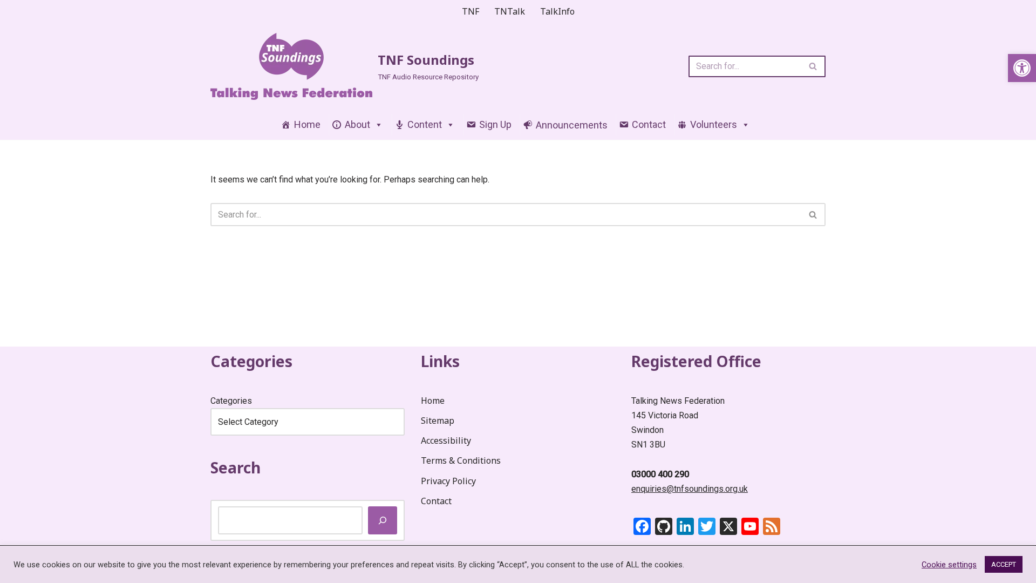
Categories (231, 401)
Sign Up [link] (495, 124)
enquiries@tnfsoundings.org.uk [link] (689, 489)
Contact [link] (649, 124)
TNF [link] (470, 11)
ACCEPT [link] (1003, 564)
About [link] (357, 124)
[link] (1022, 68)
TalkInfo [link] (557, 11)
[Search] (813, 66)
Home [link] (307, 124)
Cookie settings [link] (949, 565)
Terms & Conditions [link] (461, 460)
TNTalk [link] (509, 11)
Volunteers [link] (713, 124)
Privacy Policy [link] (448, 481)
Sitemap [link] (437, 420)
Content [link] (424, 124)
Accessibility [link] (446, 440)
